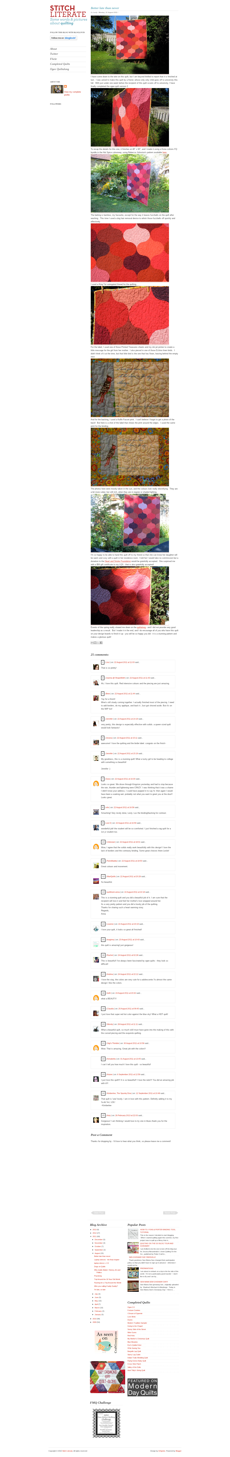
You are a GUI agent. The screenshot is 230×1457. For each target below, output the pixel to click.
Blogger (178, 1451)
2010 (95, 1319)
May (96, 1301)
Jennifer (109, 719)
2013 (95, 1230)
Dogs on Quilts (99, 1266)
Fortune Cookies (134, 1310)
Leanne (110, 924)
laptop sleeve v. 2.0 (101, 1263)
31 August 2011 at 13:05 (130, 1059)
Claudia (110, 1009)
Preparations (146, 1268)
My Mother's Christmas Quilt (138, 1339)
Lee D (108, 823)
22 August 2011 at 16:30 (125, 779)
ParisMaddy (112, 861)
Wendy (110, 1024)
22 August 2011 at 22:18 (134, 892)
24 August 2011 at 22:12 (128, 974)
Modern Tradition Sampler (137, 1323)
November (99, 1243)
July (96, 1294)
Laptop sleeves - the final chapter (106, 1260)
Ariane (109, 1074)
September (99, 1250)
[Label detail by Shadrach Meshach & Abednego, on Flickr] (130, 416)
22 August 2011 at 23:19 (128, 924)
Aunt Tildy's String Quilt (136, 1370)
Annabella (111, 1059)
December (99, 1239)
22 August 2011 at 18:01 (130, 842)
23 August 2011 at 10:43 (129, 940)
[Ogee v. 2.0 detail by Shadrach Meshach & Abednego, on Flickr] (130, 344)
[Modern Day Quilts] (143, 1396)
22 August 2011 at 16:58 (124, 807)
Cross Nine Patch (134, 1364)
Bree (108, 694)
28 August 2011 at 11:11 (128, 1024)
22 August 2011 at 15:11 (127, 738)
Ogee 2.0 (131, 1307)
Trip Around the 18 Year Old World (107, 1279)
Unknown (111, 842)
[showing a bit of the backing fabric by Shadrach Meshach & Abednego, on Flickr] (130, 485)
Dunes (130, 1320)
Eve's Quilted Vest (134, 1345)
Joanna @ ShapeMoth (115, 678)
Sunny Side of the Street (137, 1329)
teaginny (110, 940)
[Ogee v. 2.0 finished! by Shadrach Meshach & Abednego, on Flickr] (130, 212)
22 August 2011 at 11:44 (125, 694)
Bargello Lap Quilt (134, 1351)
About (53, 48)
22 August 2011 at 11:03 (124, 662)
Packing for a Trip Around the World (107, 1283)
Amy (109, 1115)
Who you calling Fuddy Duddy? (106, 1286)
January (98, 1314)
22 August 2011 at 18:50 (132, 861)
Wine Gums (132, 1332)
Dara (108, 779)
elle (107, 807)
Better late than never (105, 8)
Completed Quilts (60, 63)
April (96, 1304)
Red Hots (131, 1336)
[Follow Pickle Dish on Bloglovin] (63, 39)
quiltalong (141, 627)
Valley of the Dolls (134, 1367)
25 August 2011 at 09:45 (128, 1009)
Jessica (109, 738)
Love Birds (132, 1317)
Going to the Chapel (135, 1326)
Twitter (54, 53)
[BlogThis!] (95, 642)
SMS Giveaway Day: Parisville (142, 1257)
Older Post (99, 1213)
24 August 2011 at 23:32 (125, 993)
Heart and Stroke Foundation (118, 561)
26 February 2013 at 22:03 (126, 1115)
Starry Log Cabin (134, 1355)
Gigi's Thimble (113, 1043)
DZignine (161, 1451)
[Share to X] (98, 642)
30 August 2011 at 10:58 (134, 1043)
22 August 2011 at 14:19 (128, 719)
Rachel (110, 955)
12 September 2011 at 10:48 (148, 1093)
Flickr (53, 58)
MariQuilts (111, 876)
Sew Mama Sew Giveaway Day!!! (154, 1282)
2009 (95, 1322)
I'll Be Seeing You (134, 1348)
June (97, 1297)
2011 (95, 1236)
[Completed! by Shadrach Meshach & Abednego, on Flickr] (130, 73)
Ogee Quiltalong (59, 69)
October (98, 1246)
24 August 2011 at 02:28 (128, 955)
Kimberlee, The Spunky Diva (119, 1093)
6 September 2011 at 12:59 (129, 1074)
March (97, 1308)
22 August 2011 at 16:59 (126, 823)
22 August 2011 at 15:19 (128, 753)
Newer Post (170, 1213)
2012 (95, 1233)
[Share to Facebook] (101, 642)
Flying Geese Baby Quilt (137, 1361)
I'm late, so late (99, 1290)
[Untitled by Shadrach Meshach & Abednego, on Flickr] (130, 146)
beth (109, 993)
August (97, 1253)
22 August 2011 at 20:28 (130, 876)
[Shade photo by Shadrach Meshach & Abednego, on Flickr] (130, 551)
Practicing (98, 1276)
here (164, 152)
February (98, 1311)
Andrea (110, 974)
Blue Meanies (133, 1342)
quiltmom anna (113, 892)
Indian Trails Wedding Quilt (138, 1358)
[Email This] (92, 642)
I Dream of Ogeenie (135, 1313)
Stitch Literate (67, 1451)
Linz (108, 662)
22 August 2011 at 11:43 (140, 678)
